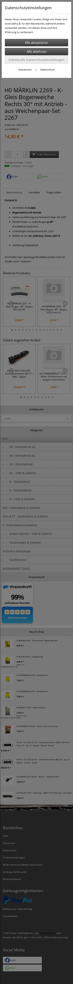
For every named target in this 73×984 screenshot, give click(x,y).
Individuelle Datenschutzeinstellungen (36, 60)
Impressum (25, 69)
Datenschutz (47, 69)
